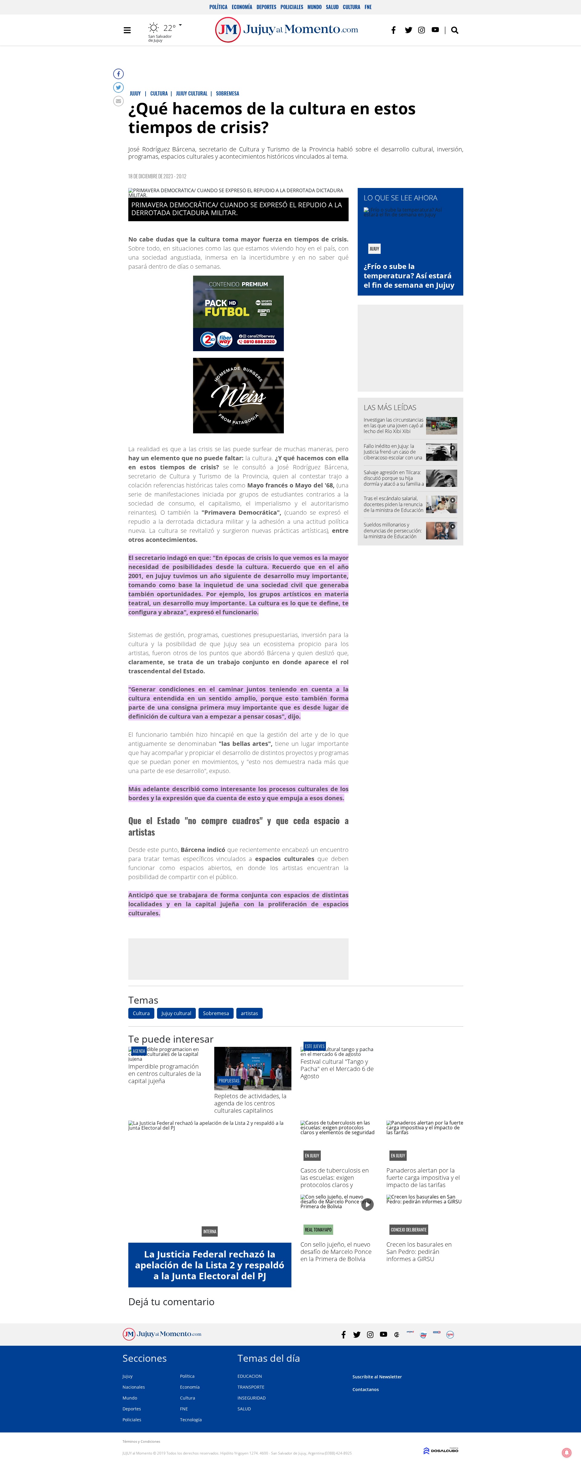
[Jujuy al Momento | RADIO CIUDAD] (450, 1334)
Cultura (351, 7)
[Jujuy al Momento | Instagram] (422, 30)
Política (218, 7)
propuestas (229, 1080)
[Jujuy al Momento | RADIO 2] (437, 1334)
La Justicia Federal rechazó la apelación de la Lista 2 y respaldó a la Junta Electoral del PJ (209, 1265)
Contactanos (366, 1389)
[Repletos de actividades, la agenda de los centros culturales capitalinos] (252, 1088)
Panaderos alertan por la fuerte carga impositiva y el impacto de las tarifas (423, 1177)
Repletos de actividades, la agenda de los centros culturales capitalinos (250, 1103)
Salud (332, 7)
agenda (139, 1051)
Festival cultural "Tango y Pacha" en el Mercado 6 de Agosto (337, 1068)
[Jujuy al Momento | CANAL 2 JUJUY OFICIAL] (397, 1334)
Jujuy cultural (176, 1013)
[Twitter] (118, 87)
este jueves (314, 1046)
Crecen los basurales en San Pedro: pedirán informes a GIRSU (419, 1251)
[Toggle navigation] (127, 30)
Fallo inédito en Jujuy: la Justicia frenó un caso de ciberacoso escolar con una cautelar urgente (393, 455)
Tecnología (191, 1419)
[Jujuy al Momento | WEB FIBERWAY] (423, 1334)
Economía (242, 7)
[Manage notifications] (567, 1453)
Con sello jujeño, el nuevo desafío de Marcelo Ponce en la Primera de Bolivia (336, 1251)
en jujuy (312, 1156)
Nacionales (134, 1387)
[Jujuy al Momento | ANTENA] (410, 1334)
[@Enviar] (118, 101)
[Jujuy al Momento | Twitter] (408, 30)
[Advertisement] (238, 958)
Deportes (266, 7)
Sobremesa (216, 1013)
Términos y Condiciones (141, 1441)
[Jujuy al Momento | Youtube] (435, 30)
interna (209, 1231)
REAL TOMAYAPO (318, 1230)
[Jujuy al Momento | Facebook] (395, 30)
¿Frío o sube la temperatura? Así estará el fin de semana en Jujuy (409, 275)
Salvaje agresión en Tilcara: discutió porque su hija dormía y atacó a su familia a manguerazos (394, 481)
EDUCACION (250, 1376)
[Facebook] (118, 74)
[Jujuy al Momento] (162, 1338)
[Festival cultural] (338, 1054)
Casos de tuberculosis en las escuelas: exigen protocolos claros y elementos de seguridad (334, 1181)
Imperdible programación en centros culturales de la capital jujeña (164, 1073)
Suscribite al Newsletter (377, 1377)
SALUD (244, 1409)
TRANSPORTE (251, 1387)
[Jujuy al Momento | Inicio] (451, 1357)
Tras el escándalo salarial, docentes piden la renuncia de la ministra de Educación (393, 504)
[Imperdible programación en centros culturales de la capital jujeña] (166, 1059)
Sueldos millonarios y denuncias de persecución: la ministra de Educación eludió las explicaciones (393, 533)
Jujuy (128, 1376)
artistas (249, 1013)
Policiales (292, 7)
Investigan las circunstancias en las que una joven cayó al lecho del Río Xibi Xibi (393, 425)
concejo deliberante (409, 1230)
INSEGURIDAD (252, 1398)
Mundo (314, 7)
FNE (368, 7)
